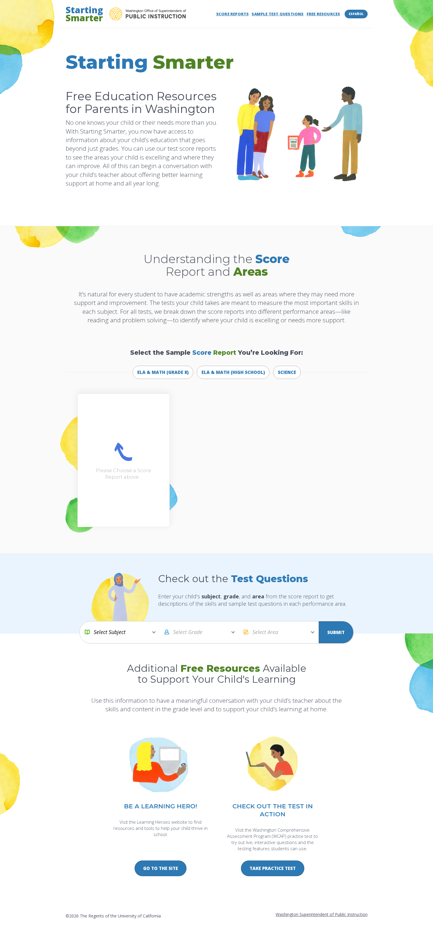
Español (356, 14)
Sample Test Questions (277, 14)
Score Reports (232, 14)
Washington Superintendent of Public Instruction (322, 914)
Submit (336, 632)
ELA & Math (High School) (233, 372)
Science (287, 372)
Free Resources (323, 14)
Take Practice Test (272, 868)
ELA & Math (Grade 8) (163, 372)
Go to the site (160, 868)
